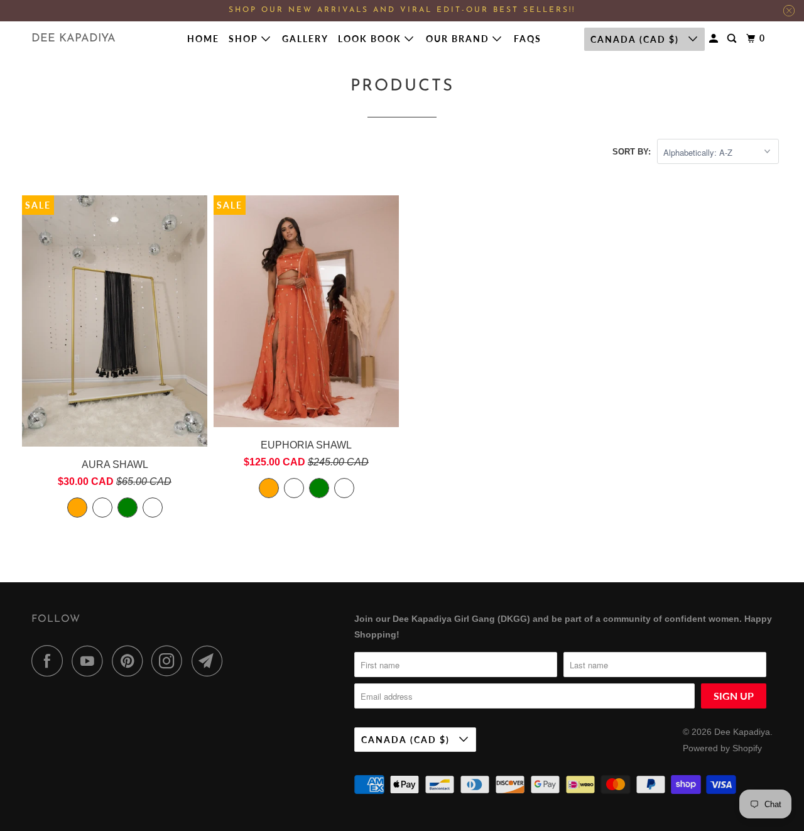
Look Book (371, 38)
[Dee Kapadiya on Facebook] (50, 660)
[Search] (733, 39)
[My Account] (715, 39)
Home (203, 38)
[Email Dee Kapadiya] (210, 660)
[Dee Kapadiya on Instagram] (170, 660)
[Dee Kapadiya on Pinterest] (130, 660)
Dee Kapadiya (73, 39)
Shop (245, 38)
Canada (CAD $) (636, 39)
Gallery (305, 38)
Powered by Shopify (722, 748)
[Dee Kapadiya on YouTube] (90, 660)
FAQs (527, 38)
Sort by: (631, 151)
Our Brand (459, 38)
